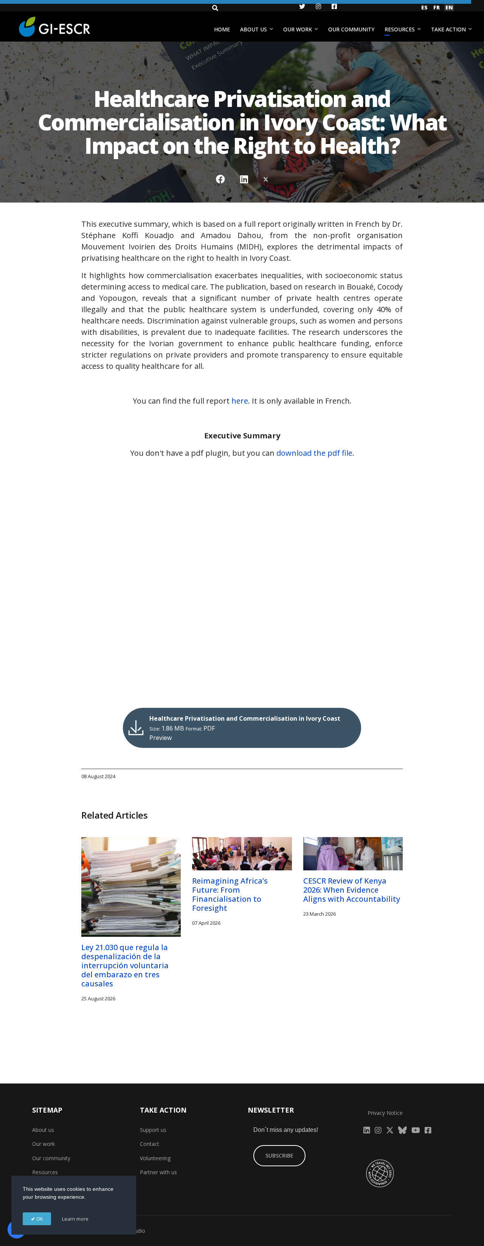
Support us (153, 1129)
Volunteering (155, 1158)
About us (253, 29)
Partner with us (158, 1172)
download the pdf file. (315, 453)
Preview (160, 738)
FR (436, 7)
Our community (351, 29)
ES (424, 7)
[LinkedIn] (244, 179)
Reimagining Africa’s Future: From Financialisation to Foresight (230, 894)
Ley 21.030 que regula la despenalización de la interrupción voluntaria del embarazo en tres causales (125, 965)
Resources (400, 29)
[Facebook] (220, 179)
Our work (297, 29)
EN (449, 7)
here (239, 401)
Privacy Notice (385, 1112)
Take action (448, 29)
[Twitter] (265, 179)
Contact (149, 1143)
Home (222, 29)
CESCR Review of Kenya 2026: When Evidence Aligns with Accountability (351, 890)
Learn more (75, 1218)
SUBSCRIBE (279, 1155)
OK (39, 1218)
